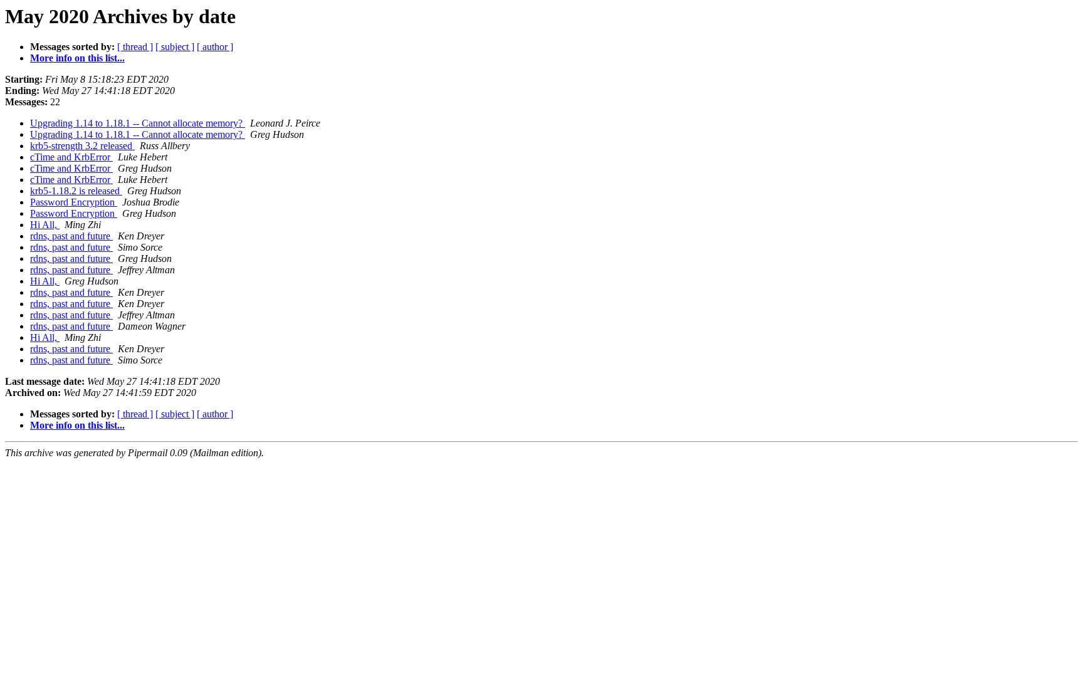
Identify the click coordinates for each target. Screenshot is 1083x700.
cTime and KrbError (71, 157)
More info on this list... (77, 58)
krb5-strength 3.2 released (82, 145)
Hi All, (45, 224)
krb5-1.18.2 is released (76, 190)
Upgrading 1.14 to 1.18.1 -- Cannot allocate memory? (137, 123)
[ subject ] (174, 46)
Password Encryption (73, 202)
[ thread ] (135, 46)
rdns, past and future (71, 236)
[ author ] (215, 46)
